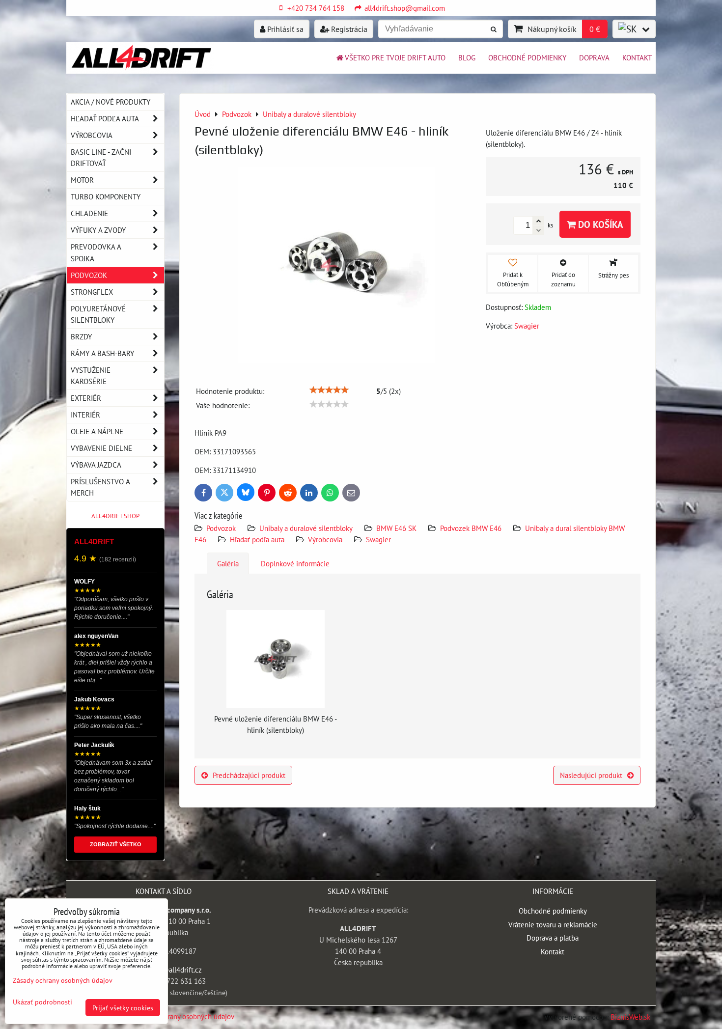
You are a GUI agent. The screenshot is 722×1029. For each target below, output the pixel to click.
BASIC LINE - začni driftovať (101, 157)
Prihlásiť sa (284, 29)
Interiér (85, 414)
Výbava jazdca (96, 465)
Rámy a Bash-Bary (102, 353)
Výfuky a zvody (98, 230)
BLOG (466, 57)
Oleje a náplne (97, 431)
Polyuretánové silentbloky (98, 314)
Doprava (594, 57)
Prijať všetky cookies (122, 1007)
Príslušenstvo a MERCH (100, 487)
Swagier (378, 539)
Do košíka (599, 224)
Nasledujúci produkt (591, 775)
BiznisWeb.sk (630, 1017)
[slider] (329, 390)
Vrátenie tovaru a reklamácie (552, 924)
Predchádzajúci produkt (249, 775)
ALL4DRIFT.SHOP (115, 516)
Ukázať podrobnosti (42, 1002)
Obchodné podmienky (527, 57)
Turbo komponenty (105, 196)
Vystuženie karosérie (91, 375)
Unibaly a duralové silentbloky (306, 528)
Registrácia (348, 29)
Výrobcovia (325, 539)
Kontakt (637, 57)
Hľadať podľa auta (257, 539)
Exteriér (86, 398)
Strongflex (92, 292)
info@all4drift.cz (175, 969)
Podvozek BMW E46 (470, 528)
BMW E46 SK (396, 528)
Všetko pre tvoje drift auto (395, 57)
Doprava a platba (553, 938)
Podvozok (222, 528)
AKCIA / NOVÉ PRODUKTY (110, 102)
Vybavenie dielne (101, 448)
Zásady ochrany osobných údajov (184, 1016)
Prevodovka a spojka (96, 252)
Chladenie (89, 213)
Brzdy (81, 336)
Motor (82, 180)
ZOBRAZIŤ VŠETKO (115, 844)
